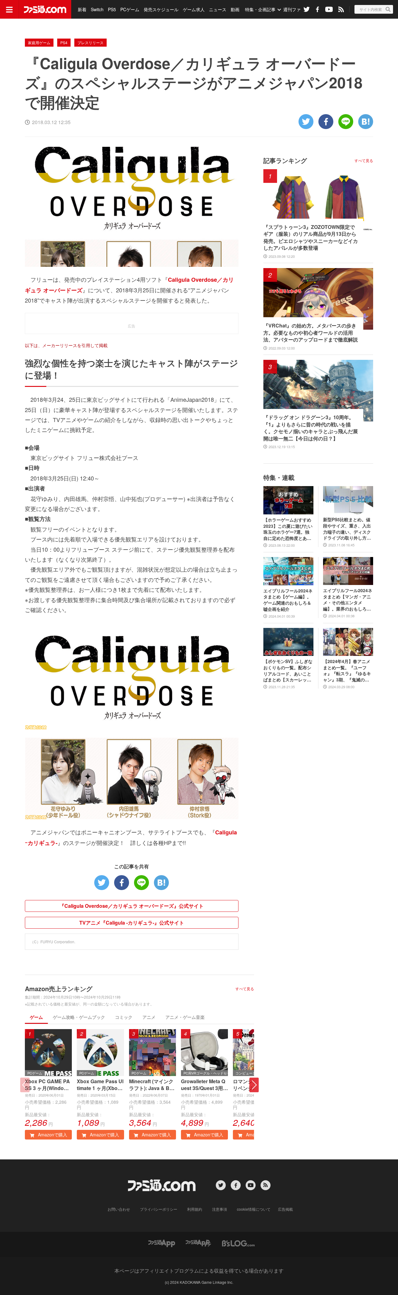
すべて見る (244, 988)
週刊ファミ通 (296, 9)
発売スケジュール (161, 9)
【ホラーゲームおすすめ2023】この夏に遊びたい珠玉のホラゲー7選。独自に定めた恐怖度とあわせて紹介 (287, 529)
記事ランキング (285, 160)
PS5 (112, 9)
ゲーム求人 (194, 9)
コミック (123, 1017)
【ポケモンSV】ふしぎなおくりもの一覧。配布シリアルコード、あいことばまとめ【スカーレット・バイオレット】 (287, 670)
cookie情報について (254, 1209)
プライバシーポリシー (158, 1209)
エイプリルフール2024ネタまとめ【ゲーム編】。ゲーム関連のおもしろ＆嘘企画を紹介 (287, 600)
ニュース (217, 9)
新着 (82, 9)
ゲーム (36, 1017)
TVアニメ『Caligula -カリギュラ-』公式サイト (131, 922)
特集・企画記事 (260, 9)
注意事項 (219, 1209)
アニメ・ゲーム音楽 (185, 1017)
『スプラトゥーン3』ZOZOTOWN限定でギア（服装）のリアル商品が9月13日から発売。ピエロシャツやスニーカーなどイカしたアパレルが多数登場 (310, 237)
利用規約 (194, 1209)
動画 (235, 9)
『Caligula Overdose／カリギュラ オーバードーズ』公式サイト (131, 905)
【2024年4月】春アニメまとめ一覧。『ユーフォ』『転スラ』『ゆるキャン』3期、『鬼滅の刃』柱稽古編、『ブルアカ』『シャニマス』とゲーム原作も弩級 (347, 670)
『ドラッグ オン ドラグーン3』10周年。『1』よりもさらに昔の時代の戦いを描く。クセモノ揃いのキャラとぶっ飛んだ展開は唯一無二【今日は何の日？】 (310, 428)
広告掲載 (285, 1209)
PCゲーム (129, 9)
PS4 (63, 42)
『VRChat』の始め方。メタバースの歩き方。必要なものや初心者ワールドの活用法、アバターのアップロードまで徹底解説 (310, 332)
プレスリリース (90, 42)
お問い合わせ (119, 1209)
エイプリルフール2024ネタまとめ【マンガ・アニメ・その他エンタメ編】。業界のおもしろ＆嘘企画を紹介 (347, 599)
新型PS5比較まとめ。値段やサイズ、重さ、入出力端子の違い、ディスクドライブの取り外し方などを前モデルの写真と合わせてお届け (347, 529)
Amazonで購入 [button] (52, 1134)
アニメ (148, 1017)
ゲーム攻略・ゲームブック (79, 1017)
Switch (97, 9)
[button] (254, 1085)
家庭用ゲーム (39, 42)
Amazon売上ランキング (58, 988)
